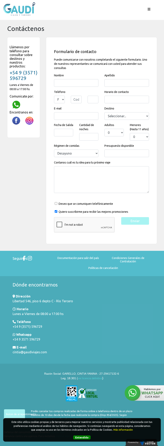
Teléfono (59, 92)
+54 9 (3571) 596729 (23, 75)
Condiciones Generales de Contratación (128, 259)
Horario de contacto (116, 92)
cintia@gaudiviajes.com (30, 352)
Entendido (82, 437)
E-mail (58, 108)
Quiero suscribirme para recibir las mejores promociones (93, 211)
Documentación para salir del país (78, 258)
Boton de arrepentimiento (15, 414)
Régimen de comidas (66, 145)
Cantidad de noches (86, 127)
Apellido (109, 75)
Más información (123, 429)
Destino (109, 108)
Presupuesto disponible (119, 145)
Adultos (106, 125)
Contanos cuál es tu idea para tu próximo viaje (82, 162)
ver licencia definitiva (90, 378)
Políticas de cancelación (103, 268)
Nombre (59, 75)
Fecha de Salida (63, 125)
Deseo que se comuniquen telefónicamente (86, 203)
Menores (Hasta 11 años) (139, 127)
